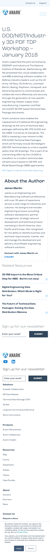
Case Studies (9, 480)
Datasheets (8, 465)
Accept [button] (19, 548)
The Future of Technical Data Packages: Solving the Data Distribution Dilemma (19, 308)
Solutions (8, 385)
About (6, 490)
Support (43, 3)
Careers (7, 495)
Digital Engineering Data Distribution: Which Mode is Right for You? (22, 291)
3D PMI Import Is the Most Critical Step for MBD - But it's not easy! (22, 277)
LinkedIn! (9, 257)
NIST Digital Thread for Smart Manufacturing (22, 171)
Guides (6, 470)
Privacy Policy (22, 532)
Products (8, 425)
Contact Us (30, 3)
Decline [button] (31, 548)
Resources (9, 450)
